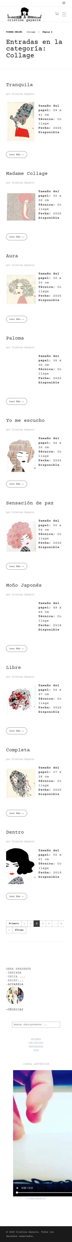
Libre (13, 668)
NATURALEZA (36, 1046)
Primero (14, 923)
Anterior (24, 923)
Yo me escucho (25, 421)
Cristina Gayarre (23, 94)
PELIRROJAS (36, 1043)
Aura (12, 256)
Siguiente (9, 930)
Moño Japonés (24, 585)
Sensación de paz (30, 503)
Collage (31, 32)
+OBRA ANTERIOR (36, 1064)
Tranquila (19, 85)
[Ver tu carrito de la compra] (57, 14)
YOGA (36, 1050)
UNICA (13, 976)
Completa (18, 750)
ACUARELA (15, 984)
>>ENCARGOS (36, 1198)
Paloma (15, 338)
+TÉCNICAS (14, 1009)
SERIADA (14, 972)
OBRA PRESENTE (18, 969)
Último (19, 930)
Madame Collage (27, 174)
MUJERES (36, 1039)
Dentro (15, 832)
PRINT (13, 980)
